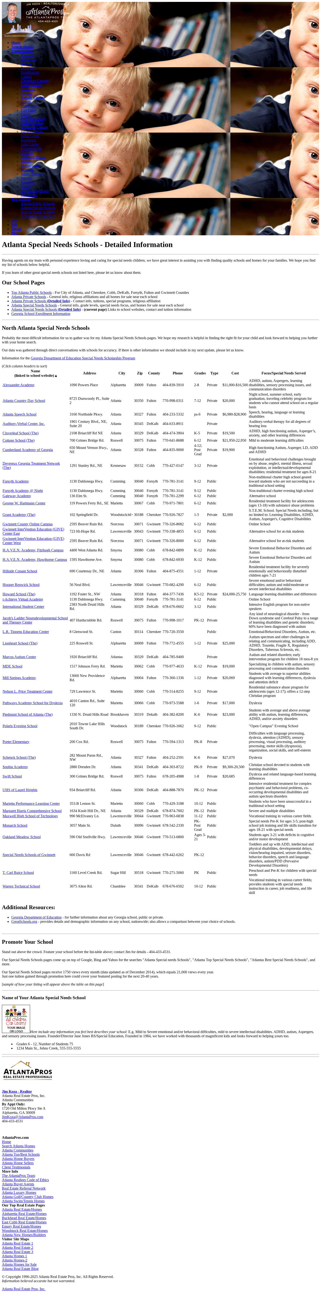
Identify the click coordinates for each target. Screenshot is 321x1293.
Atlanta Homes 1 (14, 1256)
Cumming (28, 89)
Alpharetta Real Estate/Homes (24, 1214)
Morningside (30, 165)
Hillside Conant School (20, 571)
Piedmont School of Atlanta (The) (28, 714)
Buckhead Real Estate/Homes (24, 1218)
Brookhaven (30, 72)
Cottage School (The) (19, 440)
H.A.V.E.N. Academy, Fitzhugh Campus (33, 550)
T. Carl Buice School (18, 873)
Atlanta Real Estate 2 (17, 1248)
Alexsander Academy (19, 385)
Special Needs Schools (38, 212)
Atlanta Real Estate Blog (20, 1269)
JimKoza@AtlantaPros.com (22, 1117)
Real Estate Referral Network (24, 1188)
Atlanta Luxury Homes (19, 1193)
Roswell (27, 170)
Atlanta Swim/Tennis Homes (23, 1201)
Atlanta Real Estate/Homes (22, 1209)
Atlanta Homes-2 (14, 1260)
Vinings (26, 187)
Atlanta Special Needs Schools (34, 305)
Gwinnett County (34, 127)
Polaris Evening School (20, 726)
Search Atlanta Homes (18, 1146)
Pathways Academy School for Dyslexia (33, 703)
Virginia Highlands (35, 191)
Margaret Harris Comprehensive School (32, 811)
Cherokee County (35, 81)
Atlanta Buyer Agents (18, 1184)
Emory (26, 115)
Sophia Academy (15, 767)
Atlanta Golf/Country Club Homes (27, 1197)
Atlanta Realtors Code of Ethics (25, 1180)
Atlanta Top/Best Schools (21, 1154)
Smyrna (26, 178)
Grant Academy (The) (19, 515)
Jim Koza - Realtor (17, 1091)
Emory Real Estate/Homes (21, 1226)
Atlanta (26, 64)
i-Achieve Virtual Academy (23, 599)
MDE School (12, 666)
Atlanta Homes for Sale (19, 1264)
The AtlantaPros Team (18, 1176)
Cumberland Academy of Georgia (28, 450)
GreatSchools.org (24, 922)
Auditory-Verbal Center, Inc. (24, 424)
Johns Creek (30, 136)
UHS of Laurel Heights (20, 790)
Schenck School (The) (19, 757)
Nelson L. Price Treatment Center (27, 691)
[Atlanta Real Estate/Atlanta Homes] (28, 1080)
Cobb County (32, 85)
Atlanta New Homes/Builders (24, 1235)
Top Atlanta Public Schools (31, 293)
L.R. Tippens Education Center (26, 632)
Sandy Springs (31, 174)
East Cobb (28, 110)
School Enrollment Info (38, 216)
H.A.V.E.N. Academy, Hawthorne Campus (35, 560)
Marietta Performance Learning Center (31, 804)
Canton (26, 77)
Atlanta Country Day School (24, 401)
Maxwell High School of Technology (30, 816)
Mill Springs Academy (19, 678)
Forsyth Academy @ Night (23, 491)
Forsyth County (33, 119)
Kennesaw (28, 140)
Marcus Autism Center (19, 657)
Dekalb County (33, 98)
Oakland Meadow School (22, 837)
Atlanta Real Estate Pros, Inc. (23, 1289)
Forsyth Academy (16, 481)
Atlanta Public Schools (38, 203)
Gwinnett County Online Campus (28, 524)
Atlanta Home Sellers (18, 1163)
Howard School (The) (19, 594)
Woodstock (29, 195)
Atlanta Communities (17, 1150)
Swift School (12, 776)
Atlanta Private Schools (38, 208)
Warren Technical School (21, 886)
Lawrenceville (31, 148)
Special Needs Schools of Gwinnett (29, 855)
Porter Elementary (16, 742)
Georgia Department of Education (36, 917)
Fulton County (32, 123)
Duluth (26, 102)
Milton (26, 161)
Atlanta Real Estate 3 (17, 1252)
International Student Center (23, 607)
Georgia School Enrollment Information (40, 314)
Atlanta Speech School (19, 414)
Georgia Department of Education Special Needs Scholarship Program (83, 358)
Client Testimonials (16, 1167)
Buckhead (28, 68)
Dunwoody (29, 106)
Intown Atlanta (32, 132)
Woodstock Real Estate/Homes (25, 1231)
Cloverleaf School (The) (21, 433)
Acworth (27, 55)
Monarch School (15, 825)
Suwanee (27, 182)
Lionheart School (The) (20, 643)
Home (6, 1142)
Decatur (26, 93)
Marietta (27, 153)
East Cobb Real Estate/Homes (24, 1222)
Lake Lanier (30, 144)
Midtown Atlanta (33, 157)
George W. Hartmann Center (24, 503)
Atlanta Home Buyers (18, 1159)
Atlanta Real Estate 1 (17, 1243)
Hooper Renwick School (21, 585)
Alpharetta (28, 60)
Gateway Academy (17, 496)
